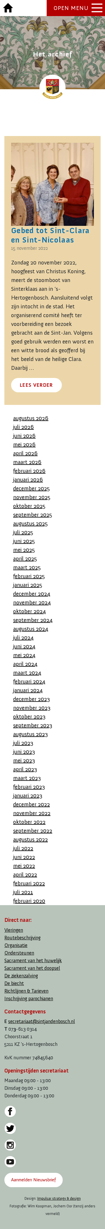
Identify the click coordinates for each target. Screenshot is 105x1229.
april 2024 (25, 663)
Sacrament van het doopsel (32, 968)
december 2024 (31, 593)
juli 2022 (23, 848)
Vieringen (13, 930)
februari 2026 (29, 470)
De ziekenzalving (21, 976)
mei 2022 (24, 865)
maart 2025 (27, 567)
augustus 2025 (30, 523)
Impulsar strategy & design (59, 1198)
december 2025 (31, 488)
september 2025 (32, 514)
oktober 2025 (29, 505)
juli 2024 (23, 637)
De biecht (14, 983)
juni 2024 (24, 646)
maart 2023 (27, 777)
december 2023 (31, 698)
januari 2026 (28, 479)
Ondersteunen (19, 953)
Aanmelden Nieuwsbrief (33, 1179)
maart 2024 (27, 672)
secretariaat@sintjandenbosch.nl (41, 1021)
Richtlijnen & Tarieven (26, 991)
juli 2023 (23, 742)
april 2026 (25, 453)
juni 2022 (24, 856)
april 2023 (25, 769)
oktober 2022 (29, 821)
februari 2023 (29, 786)
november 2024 (32, 602)
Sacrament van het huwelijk (33, 961)
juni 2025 (24, 540)
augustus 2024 (30, 628)
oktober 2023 (29, 716)
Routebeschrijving (22, 938)
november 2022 (31, 813)
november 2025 (31, 497)
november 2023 (31, 707)
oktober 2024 (29, 611)
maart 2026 (27, 461)
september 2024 (32, 619)
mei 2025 (24, 549)
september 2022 (32, 830)
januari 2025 (27, 584)
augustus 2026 (30, 418)
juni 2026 (24, 435)
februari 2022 (29, 883)
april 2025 (25, 558)
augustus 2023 (30, 734)
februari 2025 (29, 576)
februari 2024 (29, 681)
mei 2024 (24, 655)
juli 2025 (23, 532)
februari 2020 (29, 900)
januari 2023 (27, 795)
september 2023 (32, 725)
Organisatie (15, 945)
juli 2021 (23, 891)
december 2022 (31, 804)
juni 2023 (24, 751)
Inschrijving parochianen (28, 999)
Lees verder (36, 385)
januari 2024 (28, 690)
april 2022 (25, 874)
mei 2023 (24, 760)
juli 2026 (23, 426)
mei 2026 (24, 444)
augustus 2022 (30, 839)
